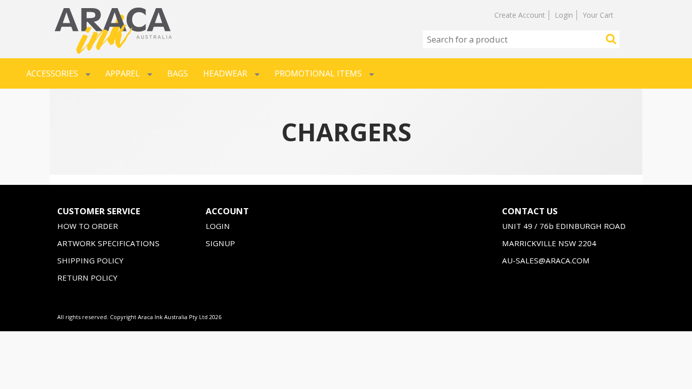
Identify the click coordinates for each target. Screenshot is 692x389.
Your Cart (598, 15)
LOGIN (218, 226)
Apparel (122, 73)
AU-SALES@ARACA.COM (546, 260)
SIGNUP (220, 243)
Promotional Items (318, 73)
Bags (177, 73)
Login (564, 15)
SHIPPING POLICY (90, 260)
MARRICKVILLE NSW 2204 (549, 243)
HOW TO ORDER (87, 226)
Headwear (225, 73)
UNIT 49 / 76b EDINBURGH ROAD (564, 226)
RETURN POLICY (87, 278)
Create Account (519, 15)
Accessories (52, 73)
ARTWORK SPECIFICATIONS (108, 243)
